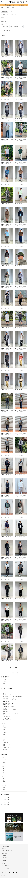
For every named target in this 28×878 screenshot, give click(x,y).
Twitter (6, 873)
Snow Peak (14, 2)
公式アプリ (4, 848)
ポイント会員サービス (7, 850)
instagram (2, 873)
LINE (13, 873)
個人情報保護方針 (5, 865)
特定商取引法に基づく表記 (7, 867)
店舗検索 (4, 855)
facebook (9, 873)
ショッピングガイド (6, 846)
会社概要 (4, 860)
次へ (16, 667)
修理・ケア (4, 853)
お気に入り (24, 2)
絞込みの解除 (4, 21)
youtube (17, 873)
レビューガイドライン (6, 868)
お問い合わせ (5, 857)
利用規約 (3, 863)
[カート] (26, 2)
